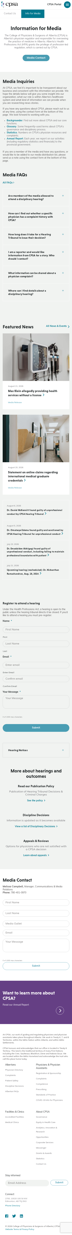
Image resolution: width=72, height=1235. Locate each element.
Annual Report (15, 139)
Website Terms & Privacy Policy (19, 1229)
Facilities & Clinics (14, 1112)
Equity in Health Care (45, 1122)
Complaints (10, 1075)
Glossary (11, 126)
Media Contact (36, 58)
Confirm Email (10, 686)
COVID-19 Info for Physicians (49, 1100)
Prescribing (41, 1090)
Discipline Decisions (14, 1086)
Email (7, 657)
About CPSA (43, 1112)
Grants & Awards (44, 1153)
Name (7, 621)
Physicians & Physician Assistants (48, 1067)
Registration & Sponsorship (48, 1073)
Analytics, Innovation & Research (46, 1130)
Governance (41, 1117)
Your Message (12, 692)
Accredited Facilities (14, 1117)
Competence (42, 1084)
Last (5, 651)
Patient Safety (11, 1081)
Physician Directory (14, 1070)
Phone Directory (12, 1206)
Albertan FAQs (12, 1092)
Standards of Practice (46, 1095)
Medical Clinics (12, 1122)
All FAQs (8, 183)
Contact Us (41, 1164)
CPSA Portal (54, 4)
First (5, 637)
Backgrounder (14, 120)
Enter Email (8, 673)
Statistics (12, 133)
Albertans (10, 1065)
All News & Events (56, 326)
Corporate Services (44, 1143)
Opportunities (42, 1137)
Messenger (41, 1148)
